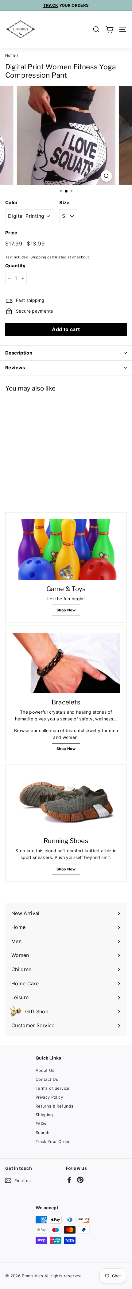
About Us (45, 1070)
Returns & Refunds (54, 1106)
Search (42, 1132)
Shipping (38, 257)
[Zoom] (106, 176)
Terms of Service (53, 1088)
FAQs (41, 1123)
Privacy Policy (49, 1097)
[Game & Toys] (66, 549)
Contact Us (47, 1079)
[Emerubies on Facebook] (69, 1179)
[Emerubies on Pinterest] (80, 1179)
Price (11, 233)
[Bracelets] (66, 663)
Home (10, 55)
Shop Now (66, 610)
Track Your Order (53, 1141)
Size (64, 202)
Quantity (15, 266)
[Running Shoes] (66, 801)
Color (11, 202)
